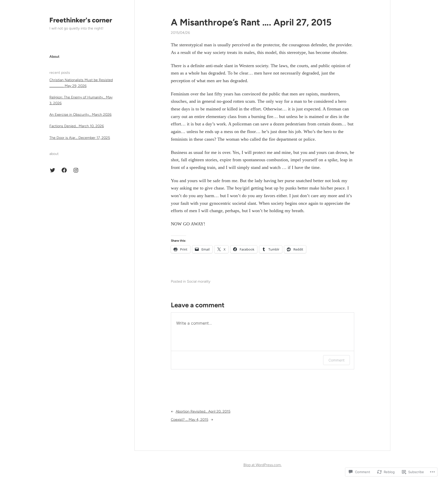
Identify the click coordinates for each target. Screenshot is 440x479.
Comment (336, 360)
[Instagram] (76, 170)
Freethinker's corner (80, 20)
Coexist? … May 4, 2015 (189, 419)
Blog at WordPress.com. (262, 465)
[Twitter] (52, 170)
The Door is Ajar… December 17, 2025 (79, 138)
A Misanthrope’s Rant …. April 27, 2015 (251, 22)
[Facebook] (64, 170)
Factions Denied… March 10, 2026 (76, 126)
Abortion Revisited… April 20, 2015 (203, 411)
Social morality (198, 281)
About (54, 56)
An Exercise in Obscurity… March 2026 (80, 114)
